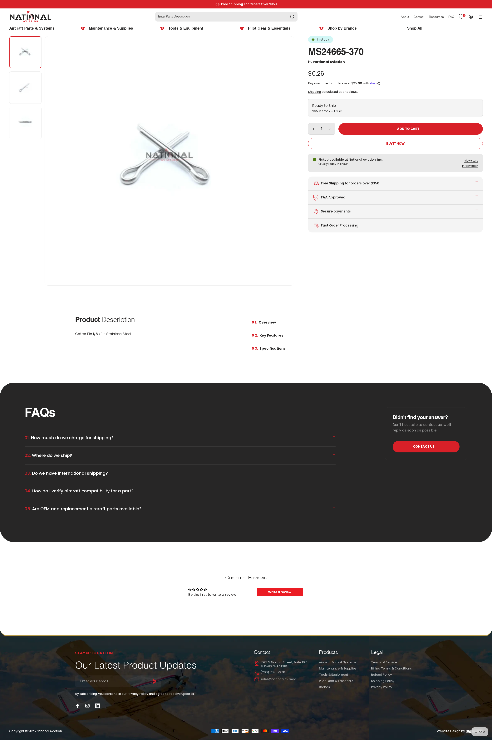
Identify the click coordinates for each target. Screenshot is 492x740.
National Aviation (329, 61)
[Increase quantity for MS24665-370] (330, 128)
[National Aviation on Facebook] (77, 705)
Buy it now (395, 143)
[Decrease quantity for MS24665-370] (312, 128)
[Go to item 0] (25, 52)
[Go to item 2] (25, 87)
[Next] (284, 170)
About (405, 17)
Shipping (314, 92)
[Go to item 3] (25, 123)
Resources (436, 17)
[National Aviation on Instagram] (87, 705)
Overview (264, 322)
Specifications (269, 348)
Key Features (267, 335)
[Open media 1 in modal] (169, 160)
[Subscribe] (154, 681)
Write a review (279, 592)
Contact (419, 17)
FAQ (451, 17)
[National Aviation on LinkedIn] (97, 705)
